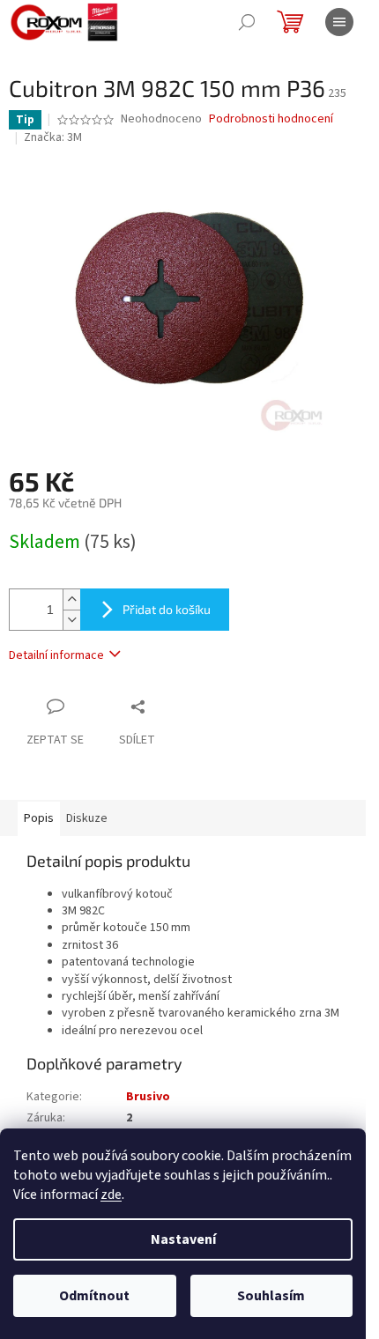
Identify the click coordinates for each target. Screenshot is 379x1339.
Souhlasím (271, 1296)
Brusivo (148, 1097)
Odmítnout (94, 1296)
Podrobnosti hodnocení (271, 119)
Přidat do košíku (167, 609)
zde (111, 1194)
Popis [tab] (39, 818)
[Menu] (339, 22)
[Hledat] (246, 22)
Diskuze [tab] (87, 818)
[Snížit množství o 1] (71, 620)
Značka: (53, 137)
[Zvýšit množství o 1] (71, 599)
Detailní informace (56, 655)
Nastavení (183, 1239)
